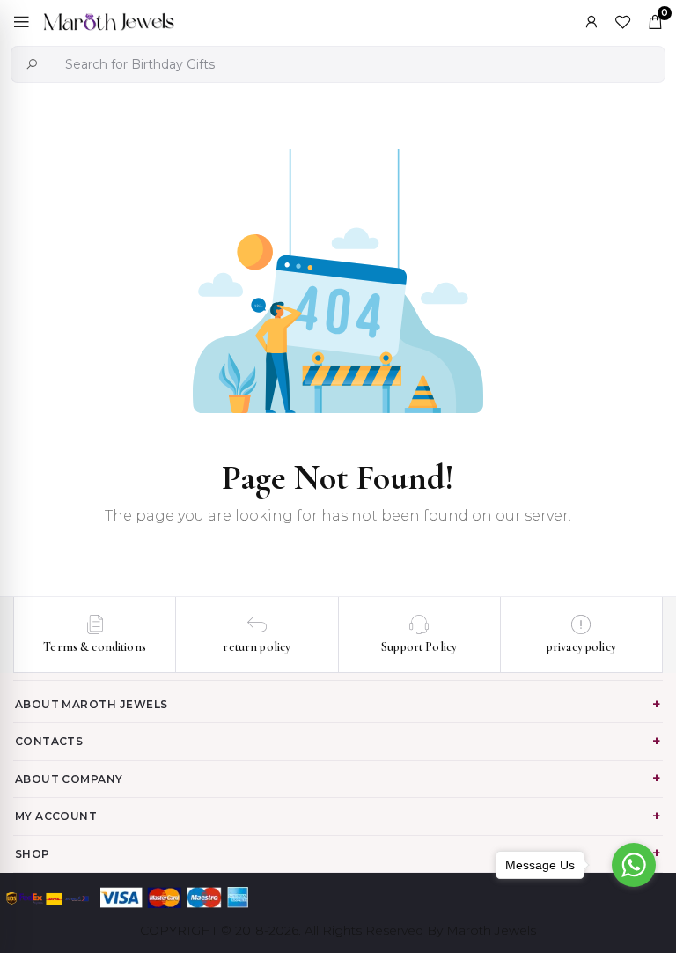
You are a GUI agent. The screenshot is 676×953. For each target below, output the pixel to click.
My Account (56, 816)
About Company (69, 779)
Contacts (49, 741)
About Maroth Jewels (91, 704)
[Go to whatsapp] (634, 865)
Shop (32, 854)
